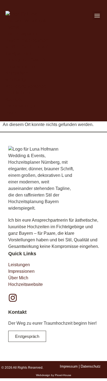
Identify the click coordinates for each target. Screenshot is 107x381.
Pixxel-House (63, 375)
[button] (97, 15)
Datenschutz (91, 366)
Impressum (69, 366)
